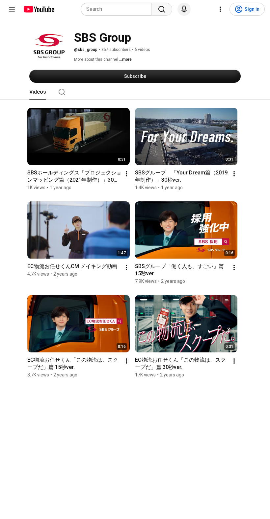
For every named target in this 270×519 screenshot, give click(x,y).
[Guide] (12, 9)
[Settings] (220, 9)
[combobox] (118, 9)
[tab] (37, 92)
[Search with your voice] (184, 9)
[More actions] (126, 173)
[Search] (161, 9)
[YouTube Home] (38, 9)
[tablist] (135, 92)
